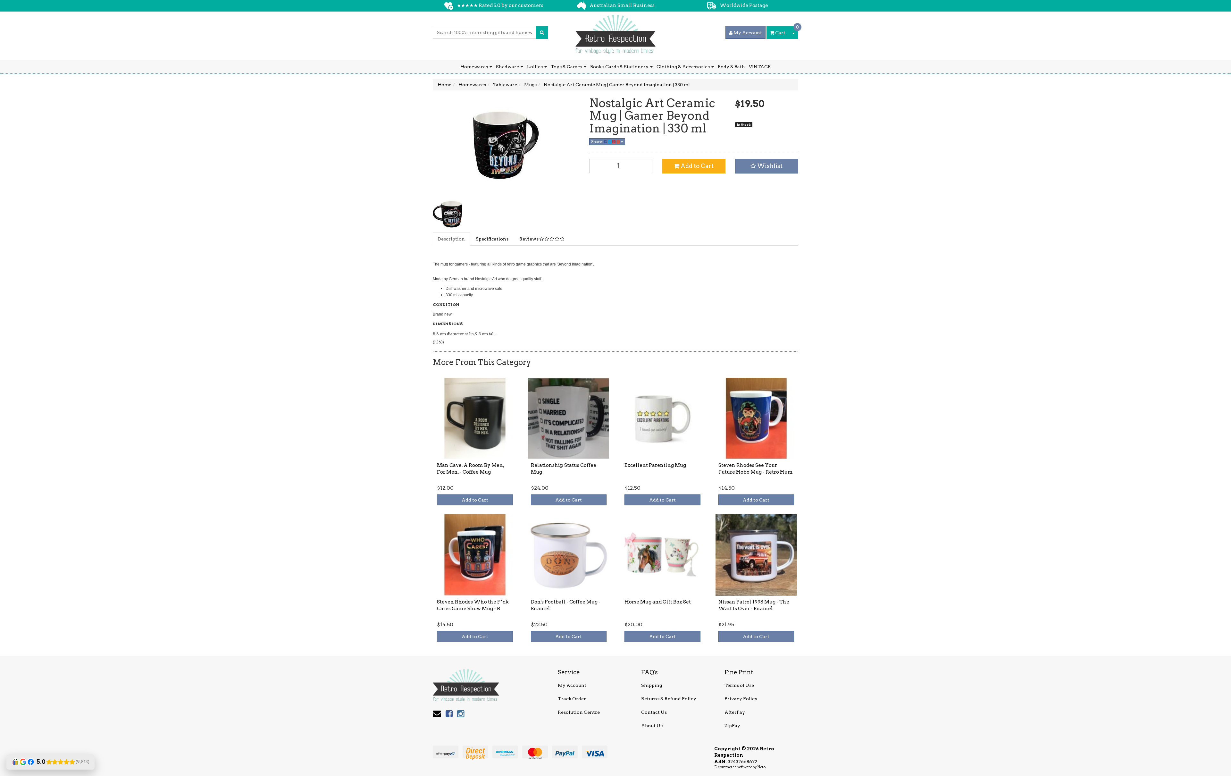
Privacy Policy (741, 698)
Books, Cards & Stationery (619, 66)
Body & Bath (731, 66)
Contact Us (654, 712)
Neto (761, 767)
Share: (597, 141)
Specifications (492, 238)
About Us (652, 725)
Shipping (651, 685)
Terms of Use (739, 685)
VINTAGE (760, 66)
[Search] (542, 32)
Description (451, 238)
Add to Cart (696, 166)
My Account (572, 685)
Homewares (474, 66)
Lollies (535, 66)
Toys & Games (567, 66)
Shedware (508, 66)
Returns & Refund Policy (668, 698)
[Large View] (447, 214)
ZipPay (732, 725)
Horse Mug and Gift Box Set (657, 602)
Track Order (572, 698)
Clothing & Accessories (684, 66)
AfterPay (734, 712)
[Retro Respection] (615, 32)
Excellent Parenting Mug (655, 465)
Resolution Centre (579, 712)
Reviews (529, 238)
